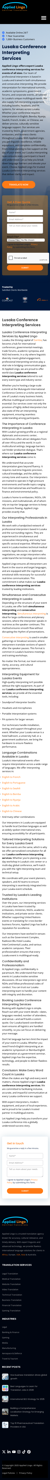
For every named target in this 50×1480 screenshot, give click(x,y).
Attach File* (13, 236)
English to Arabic (11, 805)
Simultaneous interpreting (32, 613)
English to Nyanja (11, 799)
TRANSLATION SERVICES (17, 1265)
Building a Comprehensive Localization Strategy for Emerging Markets (27, 1412)
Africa (5, 1254)
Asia (23, 1254)
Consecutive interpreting (15, 637)
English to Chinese (12, 811)
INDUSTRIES (9, 1319)
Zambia (38, 340)
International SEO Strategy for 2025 (27, 1399)
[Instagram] (19, 1452)
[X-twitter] (4, 1452)
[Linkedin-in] (9, 1452)
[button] (44, 18)
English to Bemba (11, 794)
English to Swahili (11, 788)
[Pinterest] (29, 1452)
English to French (11, 777)
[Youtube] (14, 1452)
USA (18, 1254)
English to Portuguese (13, 782)
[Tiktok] (24, 1452)
